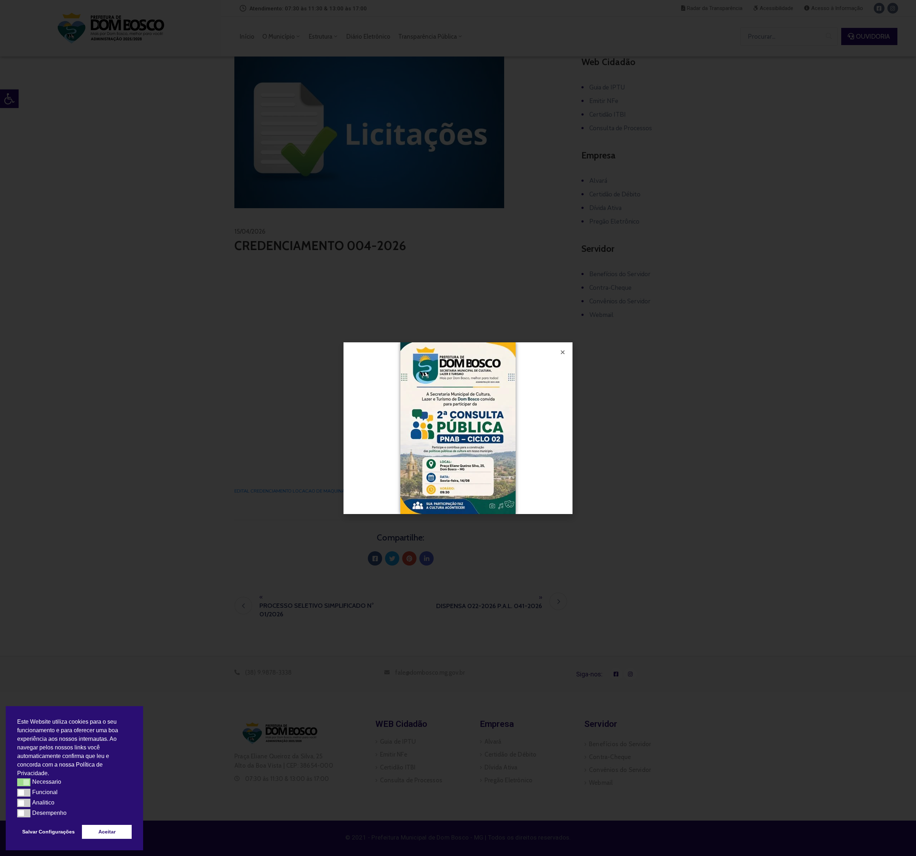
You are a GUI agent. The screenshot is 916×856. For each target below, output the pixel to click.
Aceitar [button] (107, 832)
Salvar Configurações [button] (48, 832)
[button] (51, 774)
